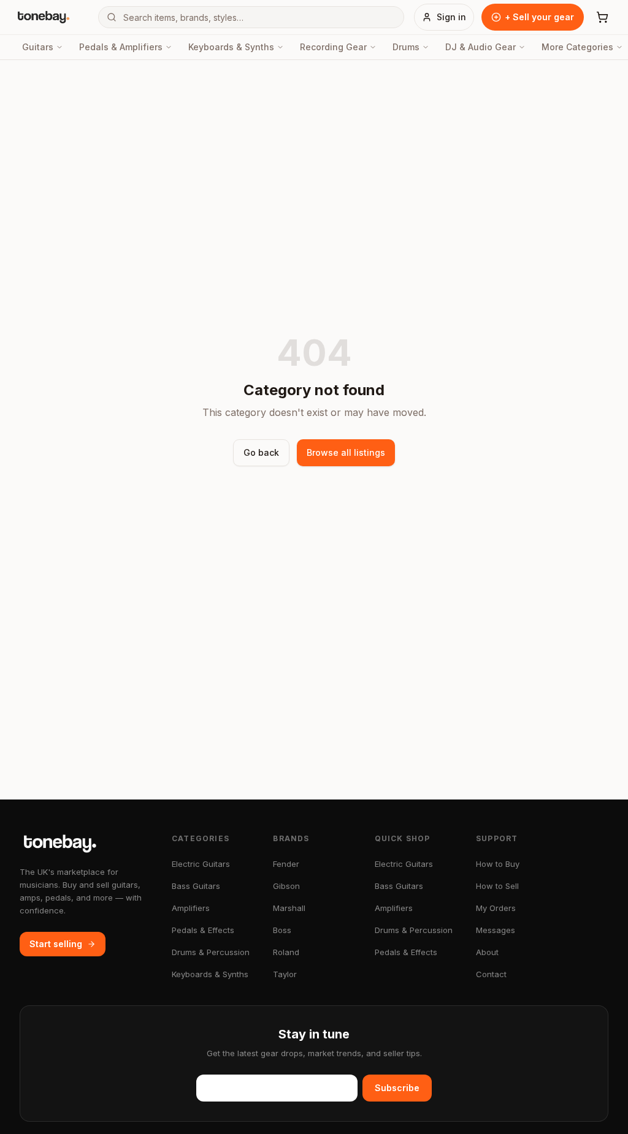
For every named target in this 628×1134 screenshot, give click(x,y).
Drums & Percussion (211, 952)
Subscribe (397, 1088)
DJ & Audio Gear (480, 47)
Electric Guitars (201, 864)
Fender (286, 864)
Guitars (37, 47)
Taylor (285, 974)
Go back (261, 452)
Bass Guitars (196, 886)
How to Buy (497, 864)
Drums (405, 47)
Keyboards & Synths (231, 47)
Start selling (55, 944)
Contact (491, 974)
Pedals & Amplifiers (121, 47)
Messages (495, 930)
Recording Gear (333, 47)
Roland (286, 952)
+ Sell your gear (539, 17)
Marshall (289, 908)
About (487, 952)
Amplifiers (191, 908)
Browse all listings (346, 452)
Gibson (286, 886)
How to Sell (497, 886)
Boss (282, 930)
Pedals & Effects (203, 930)
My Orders (496, 908)
